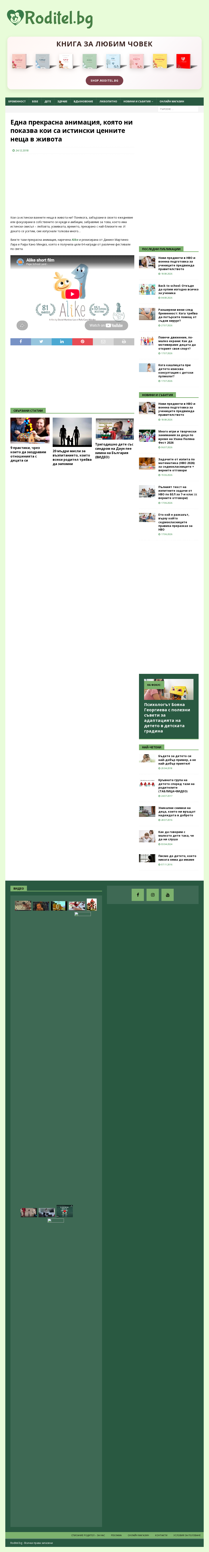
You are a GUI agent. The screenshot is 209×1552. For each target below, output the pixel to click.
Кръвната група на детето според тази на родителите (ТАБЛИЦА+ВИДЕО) (176, 785)
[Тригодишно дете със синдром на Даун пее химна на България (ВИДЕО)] (114, 429)
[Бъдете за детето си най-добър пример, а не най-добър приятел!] (147, 758)
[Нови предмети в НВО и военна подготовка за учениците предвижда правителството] (147, 262)
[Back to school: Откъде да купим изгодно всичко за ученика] (147, 289)
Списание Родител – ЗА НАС (88, 1535)
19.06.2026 (166, 474)
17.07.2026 (166, 353)
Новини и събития (137, 101)
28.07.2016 (166, 819)
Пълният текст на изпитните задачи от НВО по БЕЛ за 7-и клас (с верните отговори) (177, 492)
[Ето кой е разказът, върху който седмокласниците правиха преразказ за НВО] (147, 517)
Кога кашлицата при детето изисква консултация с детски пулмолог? (175, 370)
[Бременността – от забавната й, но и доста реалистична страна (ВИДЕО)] (47, 1212)
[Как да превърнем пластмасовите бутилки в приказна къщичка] (92, 905)
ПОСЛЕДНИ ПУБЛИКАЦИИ (161, 249)
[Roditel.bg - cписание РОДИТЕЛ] (56, 26)
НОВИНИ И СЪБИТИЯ (157, 395)
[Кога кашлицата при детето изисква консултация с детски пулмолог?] (147, 367)
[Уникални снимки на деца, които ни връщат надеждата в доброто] (147, 811)
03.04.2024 (166, 844)
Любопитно (108, 101)
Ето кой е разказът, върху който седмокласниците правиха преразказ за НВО (175, 522)
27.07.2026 (166, 325)
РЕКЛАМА (116, 1535)
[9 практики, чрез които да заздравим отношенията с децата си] (30, 431)
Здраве (62, 101)
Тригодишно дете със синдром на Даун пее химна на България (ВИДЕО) (114, 450)
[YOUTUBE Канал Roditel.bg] (167, 895)
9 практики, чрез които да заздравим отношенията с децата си (28, 454)
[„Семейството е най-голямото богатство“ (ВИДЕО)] (82, 1064)
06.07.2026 (166, 447)
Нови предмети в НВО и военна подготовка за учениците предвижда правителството (176, 263)
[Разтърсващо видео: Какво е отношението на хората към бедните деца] (29, 1212)
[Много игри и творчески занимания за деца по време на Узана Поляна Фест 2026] (147, 436)
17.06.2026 (166, 502)
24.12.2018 (22, 150)
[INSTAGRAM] (153, 895)
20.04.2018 (166, 768)
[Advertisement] (41, 183)
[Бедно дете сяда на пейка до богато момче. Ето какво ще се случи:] (56, 1371)
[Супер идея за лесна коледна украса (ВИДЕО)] (77, 906)
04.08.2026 (166, 297)
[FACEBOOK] (138, 895)
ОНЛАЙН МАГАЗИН (172, 101)
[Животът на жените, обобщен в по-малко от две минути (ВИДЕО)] (23, 906)
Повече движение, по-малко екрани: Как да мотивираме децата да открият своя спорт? (177, 342)
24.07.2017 (166, 795)
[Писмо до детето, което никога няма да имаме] (147, 858)
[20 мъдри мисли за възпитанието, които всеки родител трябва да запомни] (72, 432)
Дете (47, 101)
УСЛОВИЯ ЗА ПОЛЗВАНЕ (187, 1535)
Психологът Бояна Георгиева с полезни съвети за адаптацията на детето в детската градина (167, 718)
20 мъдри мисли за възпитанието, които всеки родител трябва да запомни (72, 457)
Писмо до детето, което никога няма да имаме (177, 857)
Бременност (17, 101)
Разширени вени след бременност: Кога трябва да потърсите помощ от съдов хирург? (178, 315)
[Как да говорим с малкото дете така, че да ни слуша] (147, 836)
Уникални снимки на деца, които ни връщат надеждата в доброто (177, 811)
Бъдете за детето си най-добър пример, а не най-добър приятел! (177, 759)
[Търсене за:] (178, 109)
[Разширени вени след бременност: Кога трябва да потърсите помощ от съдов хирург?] (147, 314)
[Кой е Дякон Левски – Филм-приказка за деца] (59, 906)
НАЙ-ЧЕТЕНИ (151, 747)
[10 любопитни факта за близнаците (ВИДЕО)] (65, 1211)
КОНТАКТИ (161, 1535)
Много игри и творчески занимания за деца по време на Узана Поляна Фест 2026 (177, 436)
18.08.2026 (166, 273)
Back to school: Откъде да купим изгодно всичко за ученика (178, 289)
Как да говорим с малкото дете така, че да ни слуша (176, 835)
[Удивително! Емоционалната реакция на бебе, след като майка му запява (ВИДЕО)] (41, 906)
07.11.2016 (166, 864)
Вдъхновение (83, 101)
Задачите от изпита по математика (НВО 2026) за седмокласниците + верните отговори (176, 464)
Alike (75, 240)
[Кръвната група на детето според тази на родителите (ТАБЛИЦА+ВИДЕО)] (147, 782)
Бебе (35, 101)
